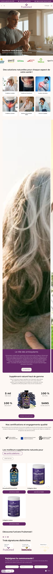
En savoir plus (26, 369)
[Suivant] (48, 486)
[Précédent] (4, 486)
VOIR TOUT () (7, 458)
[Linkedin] (8, 537)
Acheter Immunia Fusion (26, 416)
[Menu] (1, 5)
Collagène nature (7, 520)
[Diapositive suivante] (50, 246)
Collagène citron (32, 488)
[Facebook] (3, 537)
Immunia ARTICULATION (10, 488)
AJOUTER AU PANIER (14, 492)
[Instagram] (5, 537)
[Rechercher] (4, 5)
